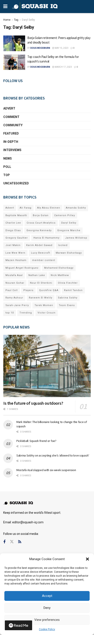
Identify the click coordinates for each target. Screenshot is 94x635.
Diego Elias (13, 230)
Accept (47, 596)
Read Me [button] (21, 625)
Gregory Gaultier (16, 237)
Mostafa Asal (14, 275)
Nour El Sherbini (41, 282)
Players (28, 290)
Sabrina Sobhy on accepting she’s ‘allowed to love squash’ (52, 455)
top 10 (9, 312)
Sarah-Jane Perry (17, 305)
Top (6, 175)
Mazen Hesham (15, 260)
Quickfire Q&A (48, 290)
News (7, 158)
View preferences (47, 620)
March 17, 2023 (63, 67)
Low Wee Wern (15, 252)
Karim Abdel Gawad (39, 245)
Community (13, 125)
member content (43, 260)
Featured (11, 133)
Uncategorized (16, 183)
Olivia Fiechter (68, 282)
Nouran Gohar (14, 282)
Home (6, 19)
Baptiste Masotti (16, 215)
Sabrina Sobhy (67, 297)
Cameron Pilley (64, 215)
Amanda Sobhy (76, 207)
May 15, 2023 (61, 48)
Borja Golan (41, 215)
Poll (7, 166)
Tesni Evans (67, 305)
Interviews (12, 150)
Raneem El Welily (40, 297)
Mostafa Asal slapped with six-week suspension (46, 470)
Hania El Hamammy (46, 237)
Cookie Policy (47, 629)
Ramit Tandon (73, 290)
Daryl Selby (28, 19)
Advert (9, 108)
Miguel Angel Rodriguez (21, 267)
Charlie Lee (13, 222)
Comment (11, 117)
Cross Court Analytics (41, 222)
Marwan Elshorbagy (69, 252)
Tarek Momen (44, 305)
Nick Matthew (60, 275)
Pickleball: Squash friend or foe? (36, 441)
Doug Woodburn (40, 48)
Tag (16, 19)
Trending (25, 312)
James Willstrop (76, 237)
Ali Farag (25, 207)
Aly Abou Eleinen (48, 207)
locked (63, 245)
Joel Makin (13, 245)
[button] (87, 559)
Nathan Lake (36, 275)
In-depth (10, 141)
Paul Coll (11, 290)
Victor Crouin (47, 312)
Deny (47, 608)
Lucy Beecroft (40, 252)
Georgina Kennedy (39, 230)
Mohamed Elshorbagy (58, 267)
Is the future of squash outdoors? (33, 403)
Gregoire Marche (68, 230)
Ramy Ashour (14, 297)
